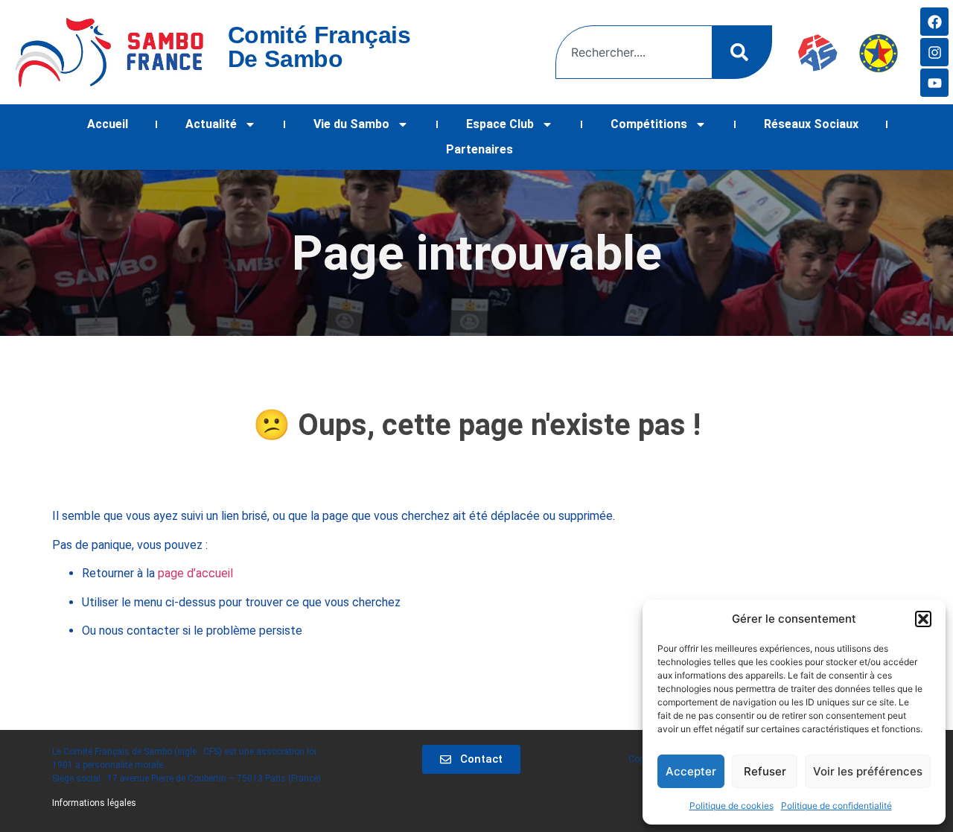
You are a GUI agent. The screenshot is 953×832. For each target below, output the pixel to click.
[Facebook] (934, 21)
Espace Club (500, 124)
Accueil (107, 124)
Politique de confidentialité (836, 805)
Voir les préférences (867, 771)
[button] (923, 619)
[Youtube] (934, 83)
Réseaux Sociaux (811, 124)
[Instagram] (934, 52)
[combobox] (634, 52)
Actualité (211, 124)
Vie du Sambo (351, 124)
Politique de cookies (731, 805)
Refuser (765, 771)
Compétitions (649, 124)
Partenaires (479, 149)
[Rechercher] (742, 52)
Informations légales (94, 803)
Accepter (691, 771)
